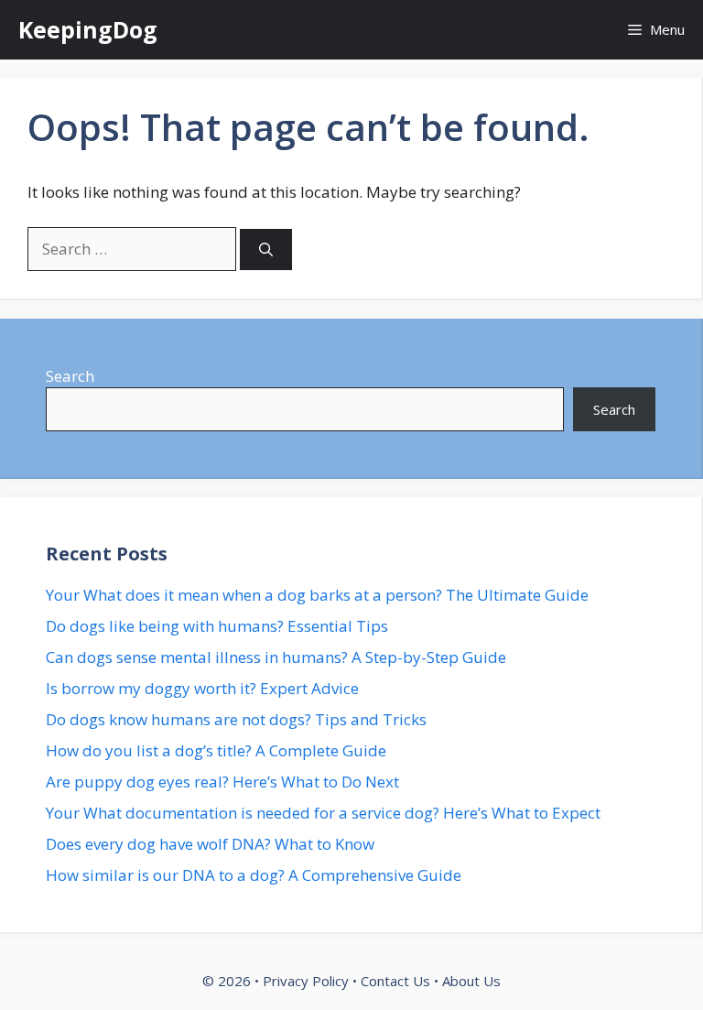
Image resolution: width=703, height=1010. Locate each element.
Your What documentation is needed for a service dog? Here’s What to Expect (323, 812)
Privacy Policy (306, 981)
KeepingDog (87, 29)
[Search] (266, 249)
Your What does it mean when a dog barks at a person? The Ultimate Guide (317, 594)
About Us (471, 981)
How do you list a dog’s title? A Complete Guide (216, 750)
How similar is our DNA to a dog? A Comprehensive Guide (253, 874)
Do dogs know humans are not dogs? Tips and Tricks (236, 719)
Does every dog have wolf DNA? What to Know (210, 843)
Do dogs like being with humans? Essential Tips (217, 625)
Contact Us (395, 981)
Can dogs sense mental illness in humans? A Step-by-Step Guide (276, 657)
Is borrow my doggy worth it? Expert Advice (202, 688)
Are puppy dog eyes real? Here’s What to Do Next (222, 781)
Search (70, 375)
